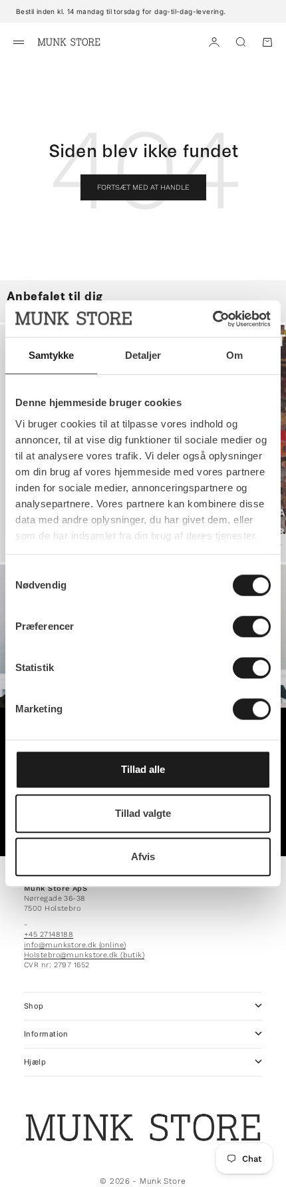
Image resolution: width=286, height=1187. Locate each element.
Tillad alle (143, 769)
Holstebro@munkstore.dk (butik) (84, 955)
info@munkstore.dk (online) (75, 945)
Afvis (143, 856)
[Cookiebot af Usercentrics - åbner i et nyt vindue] (212, 319)
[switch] (252, 626)
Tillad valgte (143, 813)
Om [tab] (234, 355)
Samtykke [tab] (51, 355)
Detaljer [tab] (143, 355)
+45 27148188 (48, 934)
